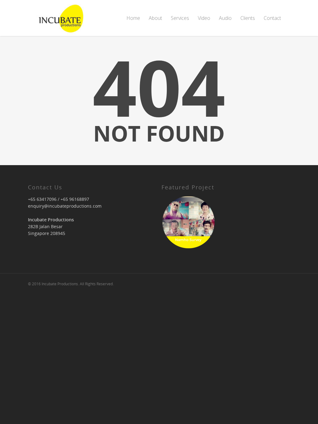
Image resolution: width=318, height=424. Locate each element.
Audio (225, 18)
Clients (247, 18)
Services (180, 18)
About (155, 18)
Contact (272, 18)
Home (133, 18)
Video (204, 18)
